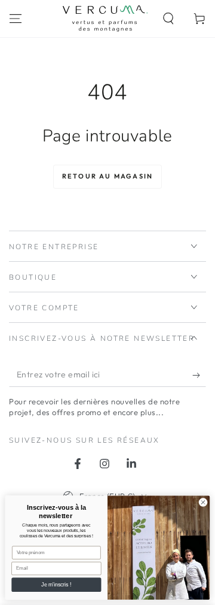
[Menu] (15, 18)
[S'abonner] (199, 375)
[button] (168, 18)
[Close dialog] (202, 502)
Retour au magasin (107, 176)
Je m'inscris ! (56, 585)
